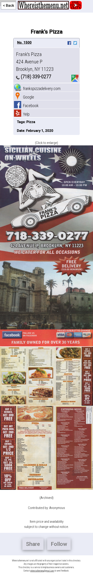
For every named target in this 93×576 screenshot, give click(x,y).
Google (27, 97)
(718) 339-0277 (35, 76)
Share (33, 544)
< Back (8, 5)
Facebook (30, 105)
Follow (59, 544)
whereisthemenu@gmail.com (42, 570)
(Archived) (46, 498)
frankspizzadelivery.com (40, 88)
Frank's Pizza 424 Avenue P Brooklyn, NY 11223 (35, 62)
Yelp (25, 114)
